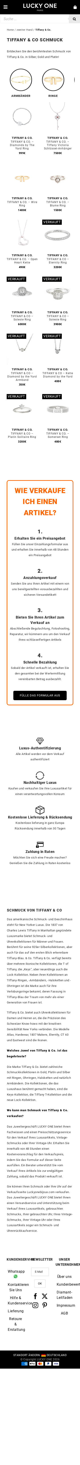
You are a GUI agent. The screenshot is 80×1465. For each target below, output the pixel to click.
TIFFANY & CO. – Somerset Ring (57, 435)
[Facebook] (35, 1296)
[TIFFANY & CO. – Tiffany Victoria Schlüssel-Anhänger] (57, 105)
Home (10, 29)
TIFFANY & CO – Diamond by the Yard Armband (22, 377)
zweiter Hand (24, 29)
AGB (64, 1313)
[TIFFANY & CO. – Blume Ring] (57, 165)
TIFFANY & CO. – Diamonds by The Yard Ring (22, 145)
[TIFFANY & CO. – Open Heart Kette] (22, 222)
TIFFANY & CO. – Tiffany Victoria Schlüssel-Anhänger (58, 145)
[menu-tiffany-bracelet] (21, 70)
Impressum (64, 1305)
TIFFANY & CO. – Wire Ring (22, 204)
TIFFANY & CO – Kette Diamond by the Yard (57, 375)
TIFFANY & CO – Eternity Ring (58, 261)
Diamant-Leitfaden (64, 1295)
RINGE (53, 96)
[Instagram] (35, 1305)
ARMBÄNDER (20, 96)
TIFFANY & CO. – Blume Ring (57, 204)
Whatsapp (15, 1271)
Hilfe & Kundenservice (15, 1300)
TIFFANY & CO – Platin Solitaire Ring (22, 435)
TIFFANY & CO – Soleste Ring (22, 318)
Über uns (64, 1276)
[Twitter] (45, 1296)
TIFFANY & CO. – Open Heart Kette (22, 261)
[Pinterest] (45, 1305)
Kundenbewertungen (64, 1284)
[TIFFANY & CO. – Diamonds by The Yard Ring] (22, 105)
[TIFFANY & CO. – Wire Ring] (22, 165)
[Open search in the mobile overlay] (40, 18)
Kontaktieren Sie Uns (15, 1287)
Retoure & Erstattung (15, 1324)
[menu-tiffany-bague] (53, 70)
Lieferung (15, 1311)
